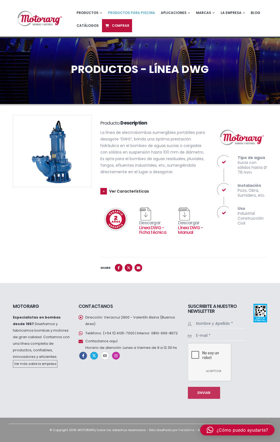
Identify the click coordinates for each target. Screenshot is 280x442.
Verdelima (186, 430)
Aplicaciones (173, 12)
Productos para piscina (131, 12)
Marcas (203, 12)
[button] (237, 430)
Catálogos (88, 25)
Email (138, 268)
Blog (255, 12)
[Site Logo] (39, 18)
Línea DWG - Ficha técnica (152, 230)
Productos (87, 12)
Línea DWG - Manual (190, 230)
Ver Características (129, 191)
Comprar (120, 25)
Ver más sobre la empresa (35, 364)
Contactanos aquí (101, 341)
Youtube (105, 356)
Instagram (116, 356)
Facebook (118, 268)
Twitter (128, 268)
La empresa (231, 12)
